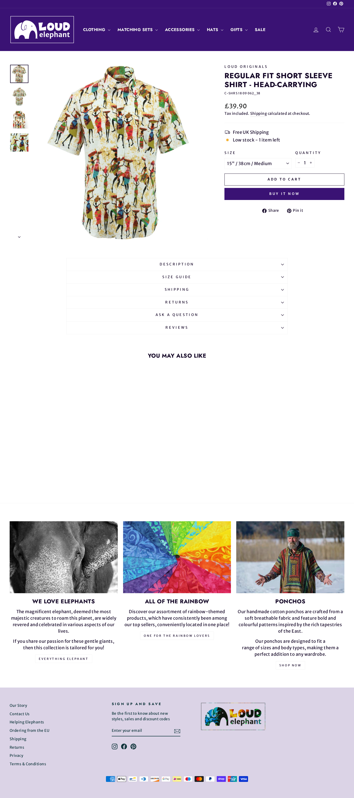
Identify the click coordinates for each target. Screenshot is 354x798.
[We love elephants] (64, 557)
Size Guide (176, 277)
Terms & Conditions (28, 764)
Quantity (308, 153)
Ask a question (177, 315)
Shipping (258, 113)
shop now (290, 665)
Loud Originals (246, 66)
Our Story (18, 705)
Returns (177, 302)
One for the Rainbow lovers (177, 635)
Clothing (95, 29)
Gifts (237, 29)
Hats (213, 29)
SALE (260, 29)
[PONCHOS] (290, 557)
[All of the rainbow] (177, 557)
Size (230, 153)
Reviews (176, 327)
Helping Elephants (27, 722)
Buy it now (284, 194)
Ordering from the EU (29, 730)
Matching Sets (136, 29)
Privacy (16, 755)
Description (177, 264)
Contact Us (20, 714)
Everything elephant (63, 659)
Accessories (180, 29)
